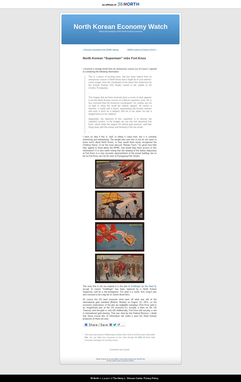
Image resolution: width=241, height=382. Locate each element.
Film (86, 337)
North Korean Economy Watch (121, 26)
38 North (94, 378)
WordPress (141, 359)
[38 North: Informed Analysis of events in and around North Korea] (120, 8)
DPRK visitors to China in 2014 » (142, 50)
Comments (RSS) (127, 361)
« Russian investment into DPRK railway (101, 50)
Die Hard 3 (150, 286)
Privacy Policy (151, 378)
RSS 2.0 (141, 337)
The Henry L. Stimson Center (127, 378)
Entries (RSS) (112, 361)
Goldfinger (136, 286)
